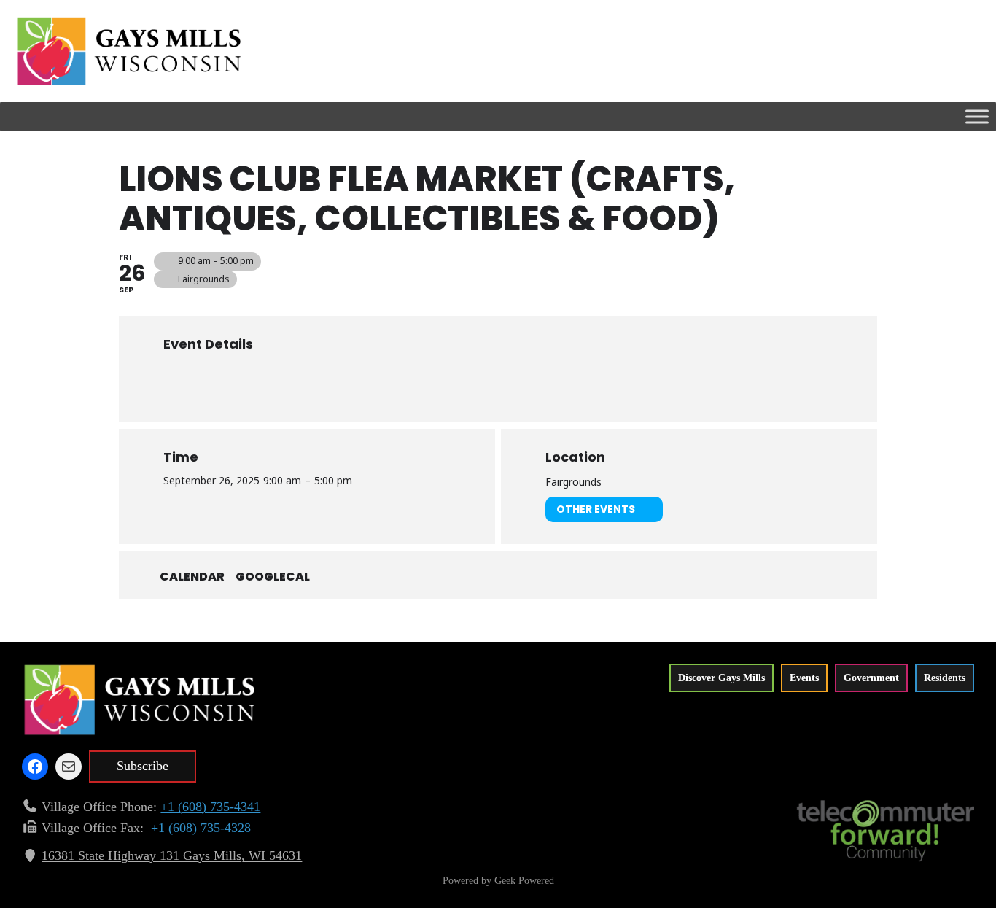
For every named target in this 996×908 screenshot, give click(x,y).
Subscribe (142, 765)
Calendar (192, 577)
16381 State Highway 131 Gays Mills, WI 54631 (172, 855)
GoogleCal (273, 577)
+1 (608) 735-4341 (210, 806)
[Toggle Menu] (977, 116)
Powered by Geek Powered (498, 880)
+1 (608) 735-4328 (201, 827)
